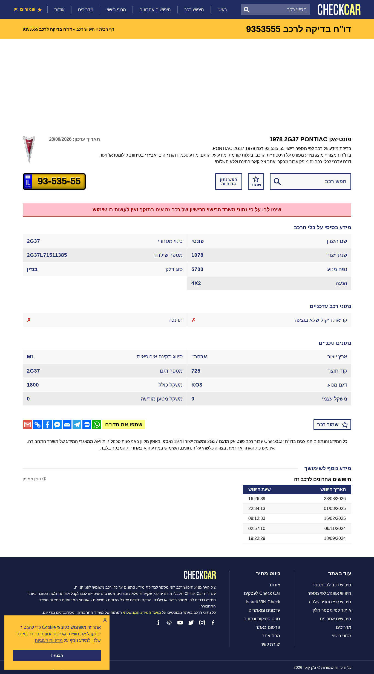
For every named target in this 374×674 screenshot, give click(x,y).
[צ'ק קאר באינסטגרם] (202, 622)
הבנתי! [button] (57, 655)
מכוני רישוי (116, 9)
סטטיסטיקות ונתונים (261, 619)
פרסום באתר (268, 627)
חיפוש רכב (194, 9)
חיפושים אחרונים (155, 9)
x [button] (105, 619)
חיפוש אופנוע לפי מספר (329, 593)
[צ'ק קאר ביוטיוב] (180, 622)
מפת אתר (271, 636)
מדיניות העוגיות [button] (49, 640)
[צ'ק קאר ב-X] (191, 622)
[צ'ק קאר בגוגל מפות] (169, 622)
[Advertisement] (187, 80)
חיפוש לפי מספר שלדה (330, 602)
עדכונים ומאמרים (264, 610)
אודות (59, 9)
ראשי (222, 9)
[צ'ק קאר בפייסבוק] (213, 622)
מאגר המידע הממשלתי (142, 612)
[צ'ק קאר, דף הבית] (339, 9)
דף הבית (106, 29)
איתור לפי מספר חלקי (331, 610)
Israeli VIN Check (263, 602)
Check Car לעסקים (262, 593)
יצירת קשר (270, 644)
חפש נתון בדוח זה (228, 181)
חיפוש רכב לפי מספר (331, 585)
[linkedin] (158, 622)
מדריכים (85, 9)
